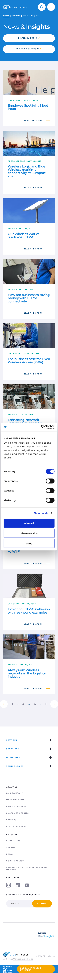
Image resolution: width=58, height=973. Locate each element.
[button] (42, 7)
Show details (41, 513)
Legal (9, 854)
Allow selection (29, 533)
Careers (11, 820)
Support (11, 847)
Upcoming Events (17, 827)
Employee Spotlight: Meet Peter (28, 107)
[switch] (50, 481)
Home (6, 15)
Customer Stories (17, 813)
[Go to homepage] (15, 7)
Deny (29, 543)
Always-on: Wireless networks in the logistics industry (27, 673)
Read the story (33, 120)
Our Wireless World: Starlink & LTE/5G (23, 235)
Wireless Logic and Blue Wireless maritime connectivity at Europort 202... (26, 171)
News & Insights (16, 806)
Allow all (29, 523)
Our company (14, 793)
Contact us (13, 841)
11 (46, 703)
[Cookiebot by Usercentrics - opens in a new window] (41, 427)
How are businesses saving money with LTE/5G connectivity (29, 298)
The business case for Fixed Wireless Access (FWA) (29, 360)
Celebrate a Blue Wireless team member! (26, 868)
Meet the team (15, 800)
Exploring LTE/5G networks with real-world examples (29, 610)
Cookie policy (15, 861)
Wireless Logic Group (23, 959)
